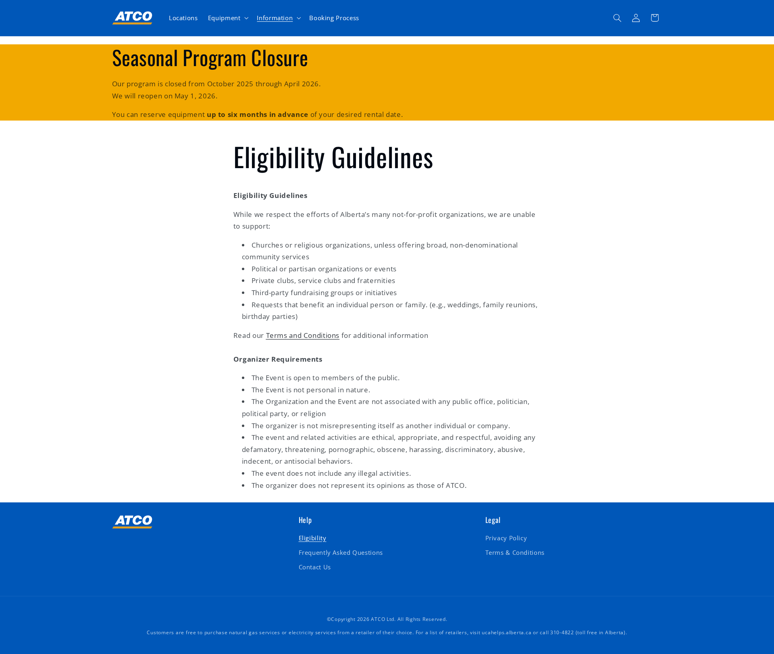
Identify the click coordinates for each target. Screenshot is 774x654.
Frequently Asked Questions (341, 552)
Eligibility (313, 538)
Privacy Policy (506, 538)
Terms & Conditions (515, 552)
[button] (227, 18)
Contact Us (315, 567)
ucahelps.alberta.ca (506, 632)
